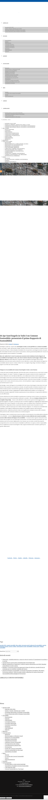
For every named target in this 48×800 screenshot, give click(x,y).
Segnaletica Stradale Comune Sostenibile (16, 766)
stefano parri (36, 646)
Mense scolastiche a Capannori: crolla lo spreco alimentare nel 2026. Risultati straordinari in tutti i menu (24, 665)
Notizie (10, 344)
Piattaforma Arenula (11, 740)
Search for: (2, 651)
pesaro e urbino (12, 646)
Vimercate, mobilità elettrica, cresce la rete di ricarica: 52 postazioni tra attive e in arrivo (24, 660)
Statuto (7, 718)
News (4, 753)
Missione (7, 734)
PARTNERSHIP (9, 728)
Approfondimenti (10, 759)
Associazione (8, 717)
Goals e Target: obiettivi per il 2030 (15, 711)
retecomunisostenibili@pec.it (25, 786)
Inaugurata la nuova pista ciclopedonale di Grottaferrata (18, 662)
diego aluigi (18, 645)
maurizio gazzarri (4, 646)
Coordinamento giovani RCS (13, 745)
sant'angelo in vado (21, 646)
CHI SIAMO (5, 715)
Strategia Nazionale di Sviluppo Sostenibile (17, 712)
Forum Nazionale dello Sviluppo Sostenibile (17, 714)
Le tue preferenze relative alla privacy (25, 795)
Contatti (4, 761)
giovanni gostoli (26, 645)
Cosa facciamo (6, 733)
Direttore (7, 726)
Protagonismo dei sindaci (12, 744)
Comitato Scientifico (10, 725)
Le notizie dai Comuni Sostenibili (14, 756)
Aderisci (7, 729)
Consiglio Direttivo (10, 722)
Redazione (16, 344)
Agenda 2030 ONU (10, 709)
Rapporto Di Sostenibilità (12, 737)
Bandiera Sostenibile (11, 739)
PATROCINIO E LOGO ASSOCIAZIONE (15, 764)
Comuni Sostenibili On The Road (14, 769)
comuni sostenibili (10, 645)
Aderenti (4, 731)
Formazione (8, 747)
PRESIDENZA (8, 720)
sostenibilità (29, 646)
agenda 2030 (3, 645)
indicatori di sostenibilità (36, 645)
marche (44, 645)
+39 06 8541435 (25, 783)
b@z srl (17, 795)
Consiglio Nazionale (10, 723)
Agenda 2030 (6, 707)
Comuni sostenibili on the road (14, 750)
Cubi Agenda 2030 (10, 767)
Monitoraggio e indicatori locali (14, 736)
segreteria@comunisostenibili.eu (25, 784)
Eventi (6, 758)
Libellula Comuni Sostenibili (13, 742)
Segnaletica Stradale (11, 751)
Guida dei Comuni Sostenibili (13, 748)
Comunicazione (6, 762)
